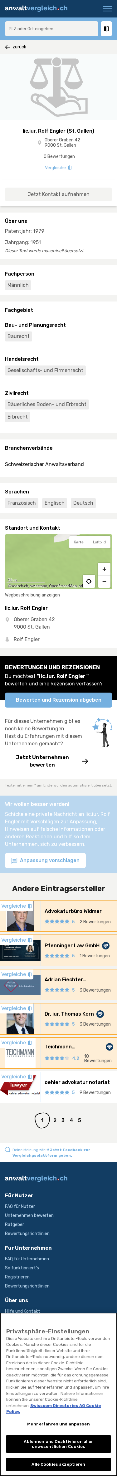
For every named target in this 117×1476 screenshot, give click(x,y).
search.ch (19, 585)
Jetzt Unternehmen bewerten (42, 761)
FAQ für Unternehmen (27, 1259)
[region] (58, 561)
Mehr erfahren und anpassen (58, 1424)
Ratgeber (14, 1224)
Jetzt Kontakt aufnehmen (59, 194)
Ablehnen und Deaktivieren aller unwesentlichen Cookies (58, 1444)
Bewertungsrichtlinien (27, 1233)
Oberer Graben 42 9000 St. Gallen (62, 142)
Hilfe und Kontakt (22, 1311)
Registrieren (17, 1277)
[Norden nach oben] (104, 557)
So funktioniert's (22, 1268)
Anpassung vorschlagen (49, 860)
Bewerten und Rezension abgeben (58, 700)
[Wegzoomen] (104, 581)
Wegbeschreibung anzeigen (32, 595)
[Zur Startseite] (38, 9)
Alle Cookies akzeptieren (58, 1464)
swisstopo (38, 585)
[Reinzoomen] (104, 569)
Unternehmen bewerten (29, 1215)
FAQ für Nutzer (20, 1206)
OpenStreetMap (63, 585)
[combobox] (51, 28)
